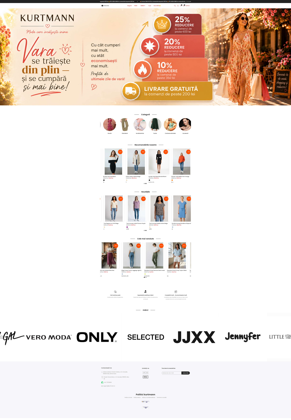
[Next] (289, 337)
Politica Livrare (128, 397)
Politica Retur (137, 397)
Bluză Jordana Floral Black (158, 223)
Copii (149, 5)
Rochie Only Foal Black (168, 176)
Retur (145, 377)
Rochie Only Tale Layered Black (102, 176)
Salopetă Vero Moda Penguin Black (125, 176)
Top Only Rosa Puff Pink (111, 223)
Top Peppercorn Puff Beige (180, 223)
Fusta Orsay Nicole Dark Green (178, 270)
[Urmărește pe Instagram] (147, 372)
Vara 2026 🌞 (157, 5)
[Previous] (1, 337)
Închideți (189, 1)
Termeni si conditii (161, 397)
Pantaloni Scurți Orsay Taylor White (134, 270)
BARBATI (143, 5)
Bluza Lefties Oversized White (147, 176)
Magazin (129, 5)
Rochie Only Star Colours (135, 223)
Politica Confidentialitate (148, 397)
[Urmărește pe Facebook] (144, 372)
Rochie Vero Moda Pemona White (156, 270)
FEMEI (135, 5)
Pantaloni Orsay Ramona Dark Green (112, 270)
